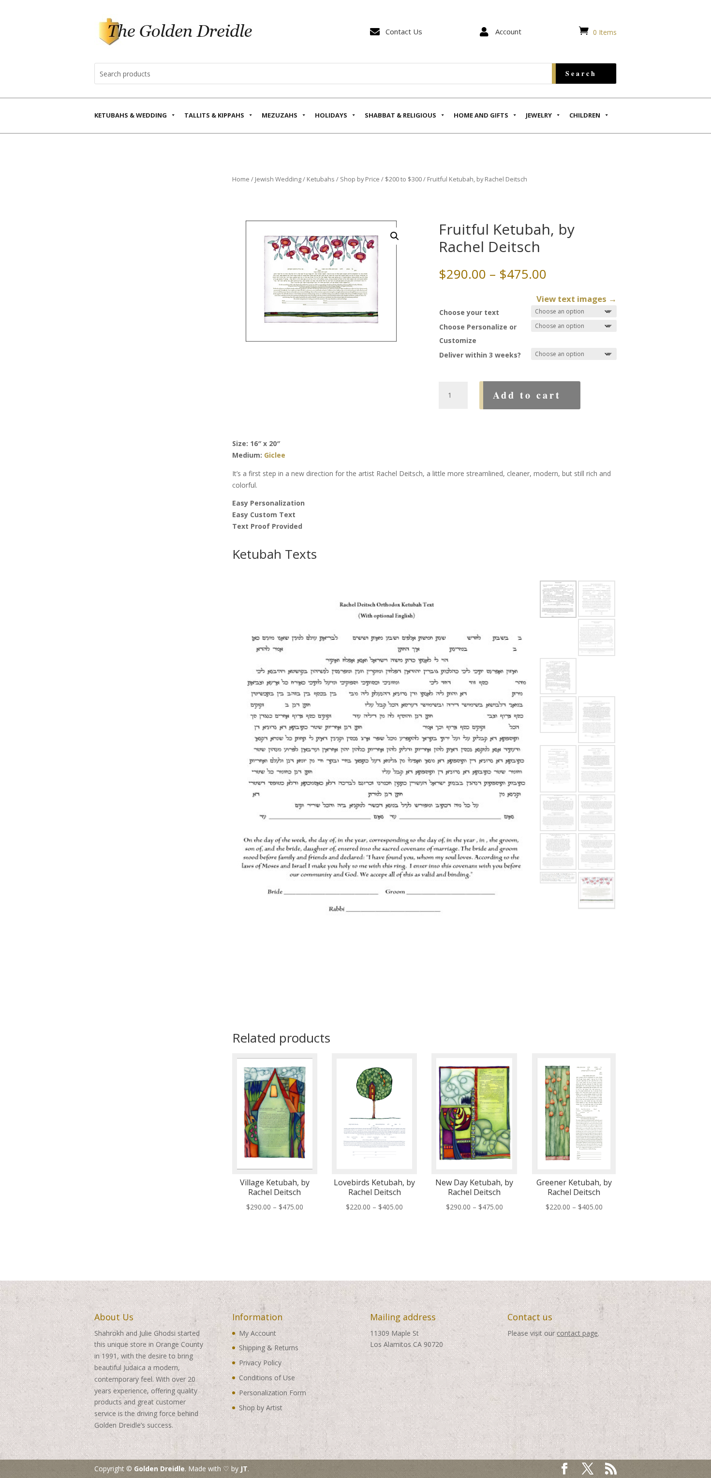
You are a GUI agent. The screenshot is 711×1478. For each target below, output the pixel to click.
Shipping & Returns (268, 1347)
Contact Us (403, 31)
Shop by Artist (260, 1407)
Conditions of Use (267, 1377)
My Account (257, 1333)
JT (244, 1468)
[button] (394, 236)
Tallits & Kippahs (214, 115)
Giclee (274, 455)
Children (584, 115)
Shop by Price (360, 179)
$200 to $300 (403, 179)
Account (508, 31)
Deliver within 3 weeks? (480, 354)
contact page (577, 1333)
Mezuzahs (279, 115)
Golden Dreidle (159, 1468)
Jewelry (539, 115)
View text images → (576, 298)
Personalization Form (272, 1392)
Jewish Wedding (278, 179)
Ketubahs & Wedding (130, 115)
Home (241, 179)
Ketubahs (321, 179)
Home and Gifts (481, 115)
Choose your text (469, 312)
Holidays (331, 115)
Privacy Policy (260, 1362)
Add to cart (527, 395)
